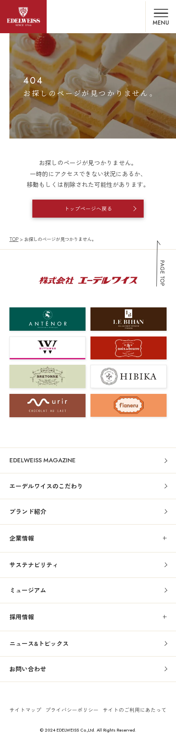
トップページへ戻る (88, 208)
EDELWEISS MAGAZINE (42, 460)
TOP (13, 239)
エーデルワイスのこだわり (46, 486)
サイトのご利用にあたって (135, 710)
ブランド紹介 (27, 511)
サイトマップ (25, 710)
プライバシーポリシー (72, 710)
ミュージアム (27, 590)
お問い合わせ (27, 668)
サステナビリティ (34, 564)
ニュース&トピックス (39, 643)
